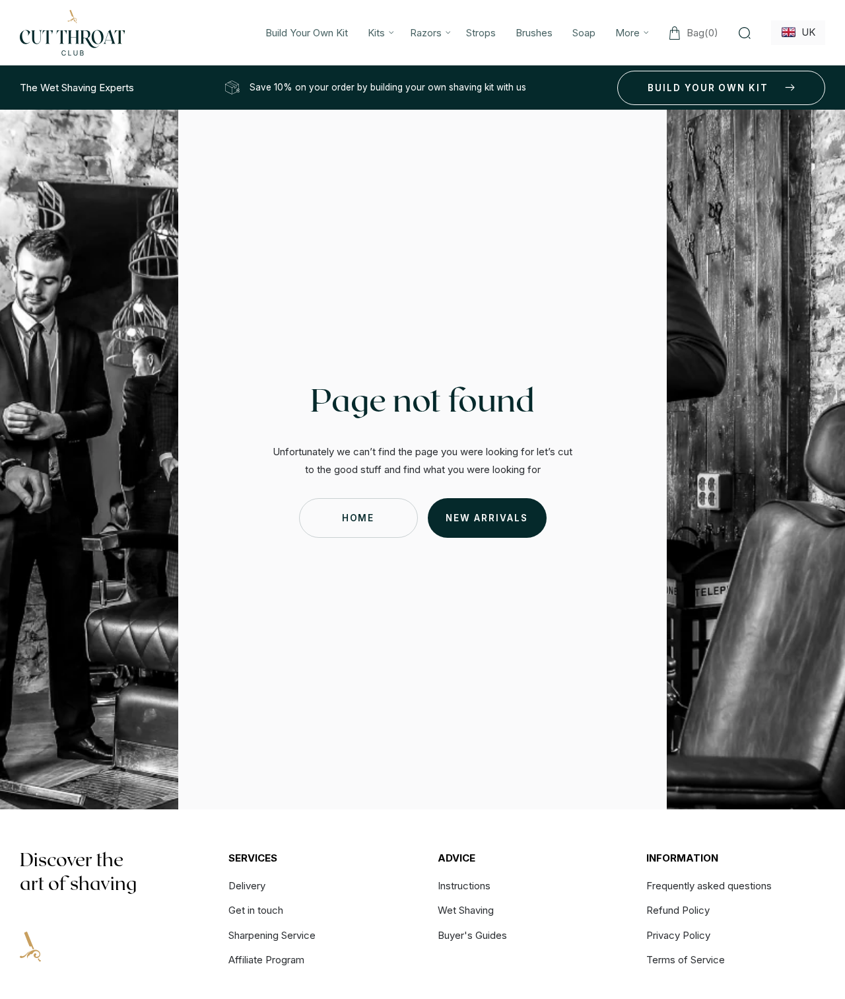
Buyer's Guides (472, 935)
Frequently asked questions (709, 886)
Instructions (464, 886)
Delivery (246, 886)
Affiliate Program (266, 959)
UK (805, 32)
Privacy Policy (678, 935)
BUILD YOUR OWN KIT (708, 88)
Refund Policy (678, 910)
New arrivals (486, 518)
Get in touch (255, 910)
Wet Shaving (466, 910)
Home (358, 518)
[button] (379, 33)
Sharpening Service (272, 935)
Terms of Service (685, 959)
